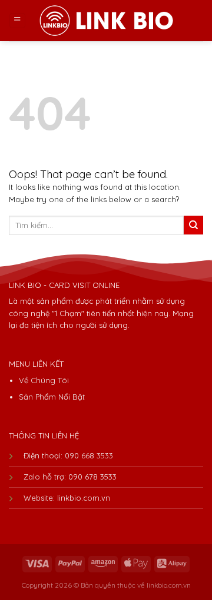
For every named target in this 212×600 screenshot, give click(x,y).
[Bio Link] (106, 20)
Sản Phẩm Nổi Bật (52, 396)
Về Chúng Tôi (44, 380)
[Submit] (193, 225)
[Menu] (17, 21)
